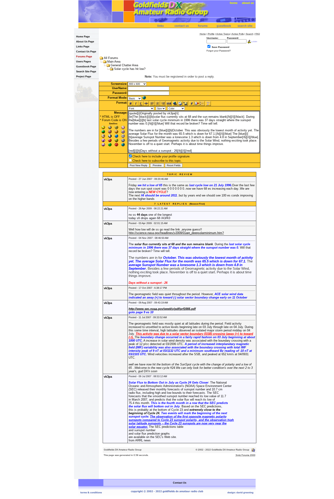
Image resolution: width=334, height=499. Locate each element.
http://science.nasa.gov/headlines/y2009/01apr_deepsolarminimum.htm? (176, 233)
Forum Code (110, 120)
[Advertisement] (179, 468)
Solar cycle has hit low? (129, 69)
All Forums (111, 58)
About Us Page (85, 41)
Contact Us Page (86, 51)
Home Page (83, 36)
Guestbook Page (86, 66)
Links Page (82, 46)
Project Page (83, 76)
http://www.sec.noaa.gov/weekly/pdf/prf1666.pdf (162, 309)
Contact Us (179, 482)
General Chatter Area (124, 65)
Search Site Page (86, 71)
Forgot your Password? (219, 50)
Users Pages (83, 61)
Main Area (113, 61)
